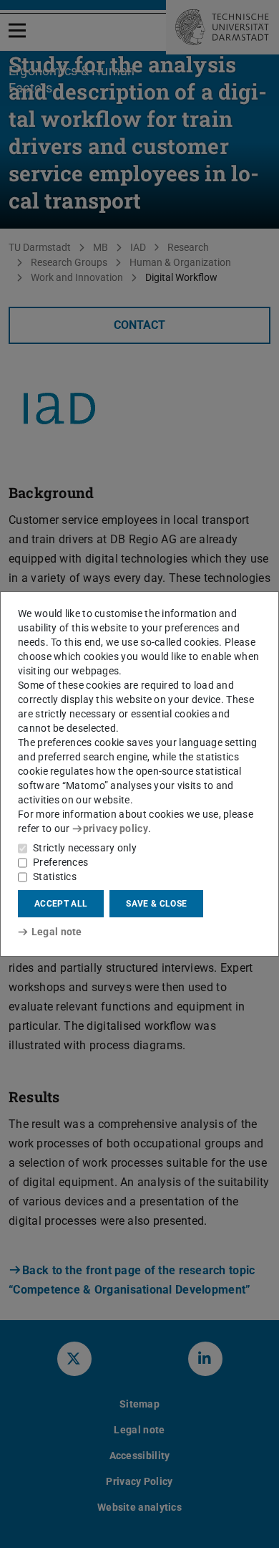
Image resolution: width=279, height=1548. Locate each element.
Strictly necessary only (85, 848)
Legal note (56, 931)
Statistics (55, 876)
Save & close (156, 904)
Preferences (60, 862)
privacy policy (115, 828)
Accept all (60, 904)
